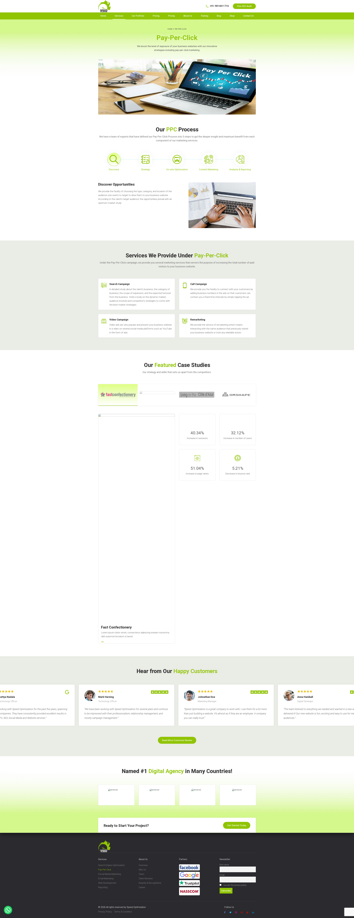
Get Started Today (236, 825)
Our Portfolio (138, 16)
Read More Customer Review (177, 740)
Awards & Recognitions (150, 883)
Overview (143, 865)
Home (103, 16)
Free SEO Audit (244, 6)
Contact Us (248, 16)
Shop (232, 16)
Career (142, 887)
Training (204, 16)
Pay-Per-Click (104, 869)
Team (141, 874)
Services (119, 16)
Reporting (103, 887)
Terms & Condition (123, 911)
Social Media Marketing (109, 874)
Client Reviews (146, 878)
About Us (187, 16)
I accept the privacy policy (234, 885)
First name (224, 865)
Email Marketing (106, 878)
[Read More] (136, 642)
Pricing (156, 16)
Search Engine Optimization (111, 865)
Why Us (142, 869)
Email (222, 875)
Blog (219, 16)
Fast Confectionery (116, 627)
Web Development (107, 883)
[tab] (114, 162)
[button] (8, 910)
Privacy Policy (105, 911)
